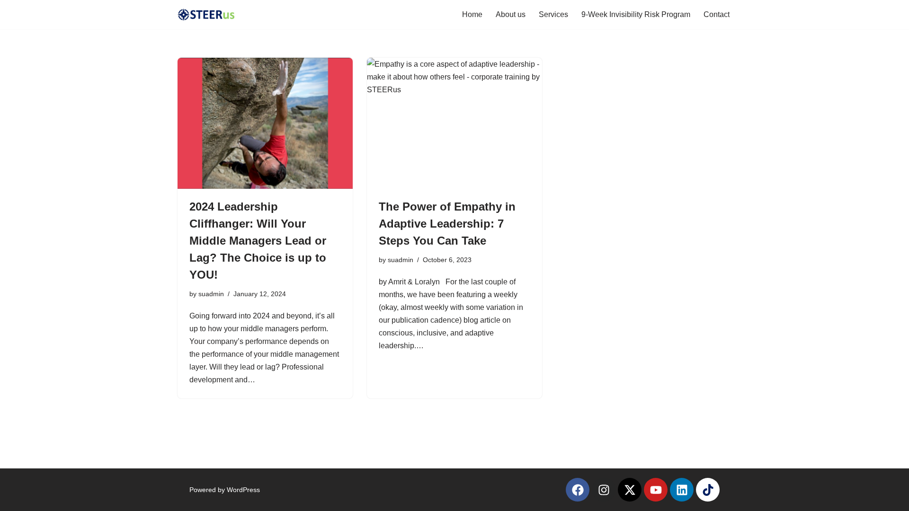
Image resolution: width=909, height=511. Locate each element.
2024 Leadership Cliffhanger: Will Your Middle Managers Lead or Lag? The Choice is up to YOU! (257, 240)
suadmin (211, 294)
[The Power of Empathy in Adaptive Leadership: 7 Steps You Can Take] (454, 123)
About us (511, 14)
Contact (717, 14)
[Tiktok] (708, 490)
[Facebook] (577, 490)
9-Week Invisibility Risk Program (635, 14)
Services (553, 14)
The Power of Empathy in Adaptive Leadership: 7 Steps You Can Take (447, 223)
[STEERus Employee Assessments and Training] (206, 15)
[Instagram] (603, 490)
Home (472, 14)
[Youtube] (656, 490)
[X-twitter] (630, 490)
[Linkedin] (682, 490)
